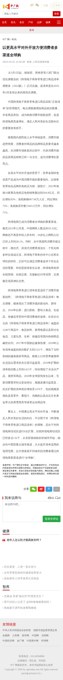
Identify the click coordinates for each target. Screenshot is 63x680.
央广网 (20, 640)
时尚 (14, 39)
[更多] (56, 489)
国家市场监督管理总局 (45, 630)
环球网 (44, 640)
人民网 (15, 635)
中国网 (35, 635)
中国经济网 (8, 640)
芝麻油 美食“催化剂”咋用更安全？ (24, 596)
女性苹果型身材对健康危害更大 (23, 572)
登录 (57, 5)
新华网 (25, 635)
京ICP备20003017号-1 (31, 673)
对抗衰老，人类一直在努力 (20, 566)
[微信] (33, 489)
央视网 (6, 635)
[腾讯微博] (49, 489)
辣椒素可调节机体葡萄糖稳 (20, 607)
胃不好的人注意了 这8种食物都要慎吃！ (28, 601)
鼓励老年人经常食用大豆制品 (21, 578)
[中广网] (11, 5)
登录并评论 (51, 518)
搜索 (56, 13)
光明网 (45, 635)
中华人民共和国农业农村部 (17, 630)
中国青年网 (32, 640)
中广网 (6, 39)
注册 (45, 5)
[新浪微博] (41, 489)
